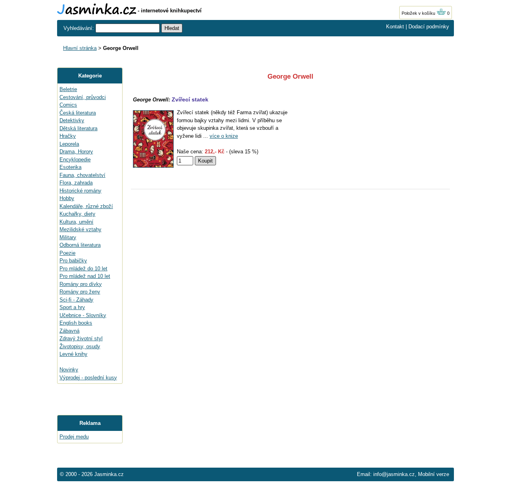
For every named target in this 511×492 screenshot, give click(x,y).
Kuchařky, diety (77, 214)
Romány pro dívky (80, 284)
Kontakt (395, 27)
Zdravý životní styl (81, 338)
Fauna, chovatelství (82, 175)
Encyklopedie (75, 160)
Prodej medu (74, 437)
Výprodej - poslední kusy (88, 378)
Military (67, 237)
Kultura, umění (76, 222)
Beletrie (68, 89)
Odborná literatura (80, 245)
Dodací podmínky (428, 27)
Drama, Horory (76, 152)
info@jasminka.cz (394, 474)
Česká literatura (77, 113)
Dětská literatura (78, 128)
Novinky (68, 370)
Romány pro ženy (79, 292)
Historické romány (80, 191)
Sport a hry (72, 307)
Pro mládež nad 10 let (84, 276)
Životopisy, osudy (79, 346)
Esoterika (70, 167)
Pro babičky (73, 261)
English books (75, 323)
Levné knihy (73, 354)
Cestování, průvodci (82, 97)
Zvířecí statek (190, 99)
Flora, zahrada (76, 183)
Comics (68, 105)
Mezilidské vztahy (80, 229)
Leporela (69, 144)
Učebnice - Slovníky (82, 315)
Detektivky (71, 120)
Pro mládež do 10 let (83, 269)
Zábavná (69, 331)
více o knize (224, 136)
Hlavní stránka (80, 48)
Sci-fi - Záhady (76, 300)
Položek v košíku (419, 13)
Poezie (67, 253)
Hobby (66, 198)
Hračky (67, 136)
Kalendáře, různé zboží (86, 206)
